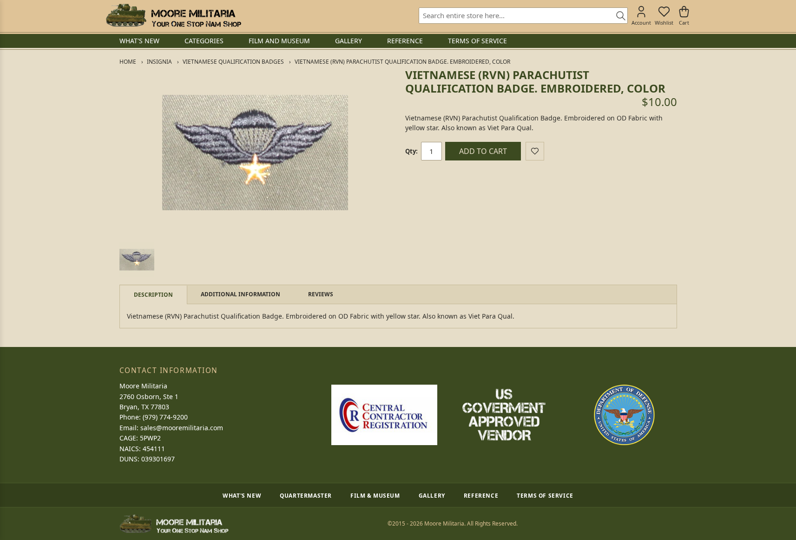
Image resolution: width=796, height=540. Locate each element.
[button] (137, 260)
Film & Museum (375, 495)
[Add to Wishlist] (535, 151)
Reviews (320, 294)
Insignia (159, 62)
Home (127, 62)
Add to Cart (483, 151)
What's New (242, 495)
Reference (481, 495)
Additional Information (240, 294)
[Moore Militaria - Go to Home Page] (173, 15)
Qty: (411, 151)
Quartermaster (306, 495)
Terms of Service (545, 495)
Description (153, 295)
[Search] (617, 16)
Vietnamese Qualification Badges (233, 62)
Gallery (432, 495)
